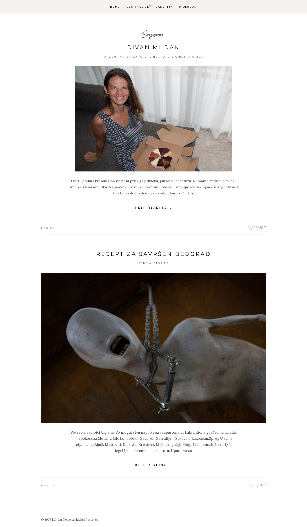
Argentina (115, 56)
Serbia (145, 263)
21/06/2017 (257, 485)
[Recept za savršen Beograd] (153, 348)
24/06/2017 (257, 227)
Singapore (152, 34)
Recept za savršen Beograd (153, 254)
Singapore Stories (168, 56)
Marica (48, 228)
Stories (195, 56)
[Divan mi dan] (153, 118)
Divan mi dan (153, 47)
